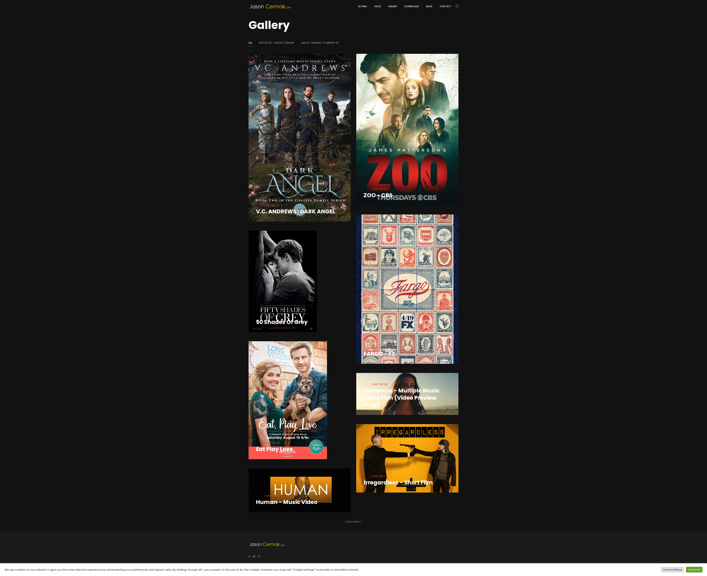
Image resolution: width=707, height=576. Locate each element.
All (251, 43)
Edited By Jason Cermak (276, 43)
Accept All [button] (694, 569)
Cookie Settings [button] (672, 569)
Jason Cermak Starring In (320, 43)
